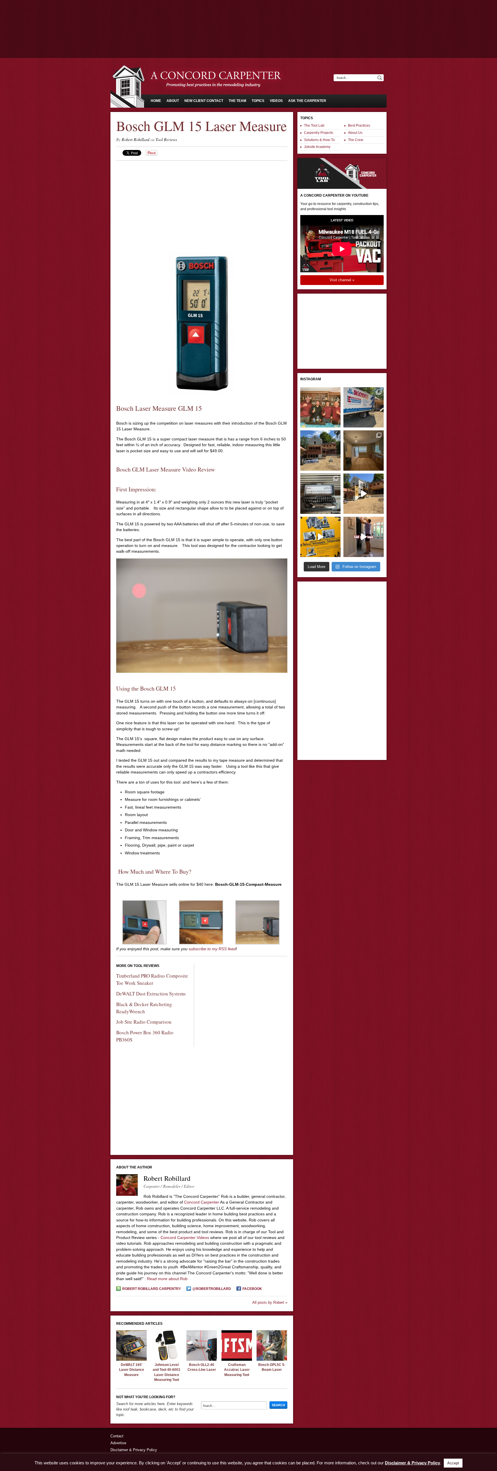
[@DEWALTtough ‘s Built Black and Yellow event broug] (320, 537)
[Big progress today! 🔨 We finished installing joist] (363, 494)
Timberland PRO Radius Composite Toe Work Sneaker (152, 979)
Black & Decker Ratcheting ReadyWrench (144, 1008)
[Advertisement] (248, 16)
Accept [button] (453, 1463)
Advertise (118, 1443)
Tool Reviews (166, 139)
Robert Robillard (135, 139)
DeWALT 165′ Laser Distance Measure (131, 1370)
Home (156, 101)
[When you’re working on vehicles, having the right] (320, 494)
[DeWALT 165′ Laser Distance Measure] (131, 1359)
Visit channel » (342, 280)
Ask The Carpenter (307, 101)
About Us (355, 133)
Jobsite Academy (317, 147)
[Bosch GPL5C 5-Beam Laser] (272, 1359)
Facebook (252, 1289)
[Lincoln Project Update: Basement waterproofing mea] (363, 407)
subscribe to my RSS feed (212, 949)
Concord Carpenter (201, 1202)
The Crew (355, 140)
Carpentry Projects (318, 133)
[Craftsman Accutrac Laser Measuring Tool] (236, 1359)
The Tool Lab (314, 125)
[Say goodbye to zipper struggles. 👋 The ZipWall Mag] (363, 537)
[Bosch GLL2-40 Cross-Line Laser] (201, 1359)
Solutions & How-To (319, 140)
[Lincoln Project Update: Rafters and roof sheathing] (320, 450)
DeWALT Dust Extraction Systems (151, 993)
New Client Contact (203, 101)
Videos (276, 101)
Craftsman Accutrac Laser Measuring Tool (237, 1370)
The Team (237, 101)
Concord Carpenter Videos (184, 1237)
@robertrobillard (211, 1289)
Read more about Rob (167, 1278)
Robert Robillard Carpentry (151, 1289)
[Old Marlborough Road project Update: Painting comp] (363, 450)
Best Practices (359, 125)
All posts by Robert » (269, 1302)
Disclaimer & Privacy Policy (133, 1450)
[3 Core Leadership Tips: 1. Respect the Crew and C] (320, 407)
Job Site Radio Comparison (143, 1021)
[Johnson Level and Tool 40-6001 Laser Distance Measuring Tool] (166, 1359)
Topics (258, 101)
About (173, 101)
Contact (116, 1436)
